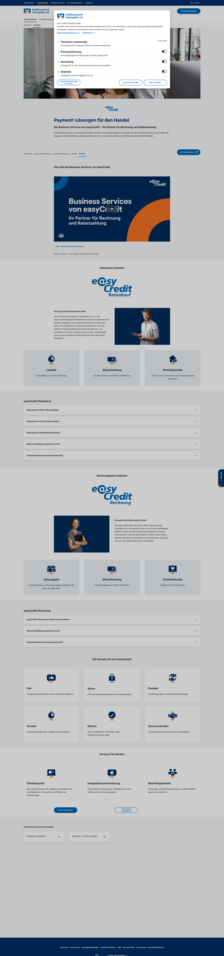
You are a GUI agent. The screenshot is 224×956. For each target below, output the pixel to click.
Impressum (87, 32)
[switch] (164, 51)
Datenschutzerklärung (67, 32)
